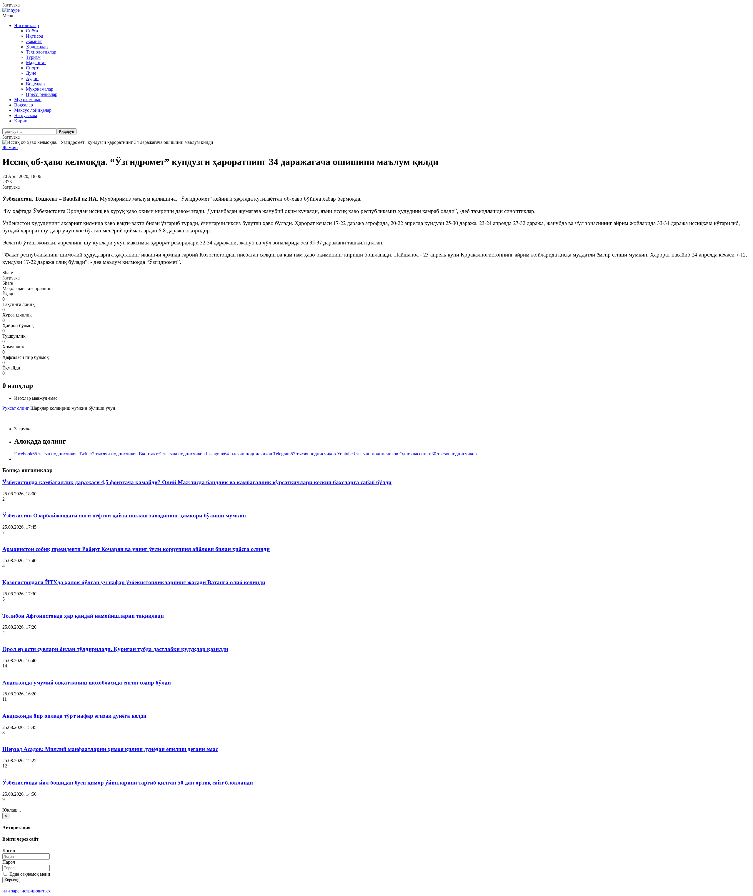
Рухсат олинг (15, 408)
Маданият (36, 62)
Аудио (32, 78)
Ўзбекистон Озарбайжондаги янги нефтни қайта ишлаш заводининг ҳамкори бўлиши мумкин (124, 515)
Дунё (31, 73)
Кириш (21, 120)
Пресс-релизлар (41, 94)
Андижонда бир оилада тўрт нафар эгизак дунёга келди (74, 716)
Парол (8, 862)
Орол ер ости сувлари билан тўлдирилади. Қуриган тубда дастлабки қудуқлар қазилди (115, 649)
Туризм (33, 57)
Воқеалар (35, 83)
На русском (25, 115)
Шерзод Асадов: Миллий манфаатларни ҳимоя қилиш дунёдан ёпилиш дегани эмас (110, 749)
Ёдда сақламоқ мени (29, 874)
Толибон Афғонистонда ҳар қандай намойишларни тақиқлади (83, 616)
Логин (8, 850)
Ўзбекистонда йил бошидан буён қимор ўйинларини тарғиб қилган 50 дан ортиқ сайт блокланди (127, 783)
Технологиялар (41, 51)
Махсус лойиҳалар (32, 110)
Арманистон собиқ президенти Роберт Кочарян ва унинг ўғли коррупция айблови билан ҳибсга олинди (136, 549)
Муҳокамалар (39, 88)
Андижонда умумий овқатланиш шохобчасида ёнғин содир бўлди (86, 683)
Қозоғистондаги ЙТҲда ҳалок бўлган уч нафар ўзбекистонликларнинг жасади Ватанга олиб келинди (133, 582)
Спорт (32, 67)
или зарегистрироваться (26, 890)
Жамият (34, 41)
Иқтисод (34, 36)
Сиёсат (33, 30)
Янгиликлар (26, 25)
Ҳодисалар (37, 46)
